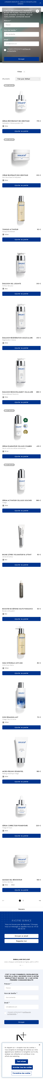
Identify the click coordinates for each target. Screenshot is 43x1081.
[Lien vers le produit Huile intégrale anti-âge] (21, 642)
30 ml (6, 451)
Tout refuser (21, 1061)
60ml (6, 776)
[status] (21, 35)
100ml (6, 234)
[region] (22, 1060)
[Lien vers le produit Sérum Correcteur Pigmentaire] (21, 805)
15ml (6, 289)
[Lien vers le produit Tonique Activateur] (21, 209)
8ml (6, 560)
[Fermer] (40, 3)
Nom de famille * (10, 993)
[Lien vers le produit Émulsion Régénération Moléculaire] (21, 317)
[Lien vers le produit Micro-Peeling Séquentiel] (21, 751)
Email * (7, 1003)
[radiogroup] (21, 126)
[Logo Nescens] (21, 1036)
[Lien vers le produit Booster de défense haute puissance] (21, 588)
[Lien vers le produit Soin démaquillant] (21, 696)
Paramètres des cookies (21, 1073)
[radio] (3, 126)
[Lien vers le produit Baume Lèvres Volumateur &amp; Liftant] (21, 534)
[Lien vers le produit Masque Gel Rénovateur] (21, 859)
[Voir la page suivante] (40, 901)
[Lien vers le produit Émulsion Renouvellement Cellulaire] (21, 371)
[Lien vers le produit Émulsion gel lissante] (21, 263)
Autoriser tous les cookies (22, 1067)
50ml (6, 180)
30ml (6, 126)
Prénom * (7, 984)
